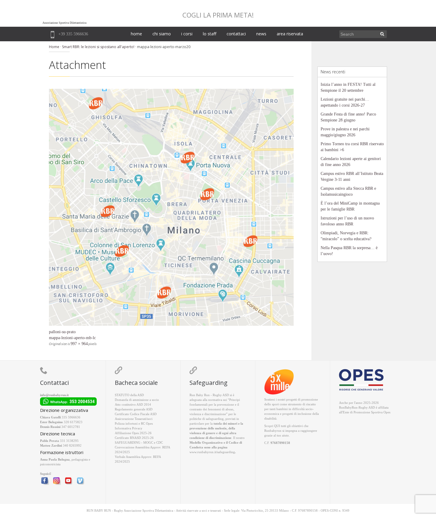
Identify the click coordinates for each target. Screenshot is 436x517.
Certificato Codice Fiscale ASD (136, 414)
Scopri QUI (272, 426)
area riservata (290, 34)
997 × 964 (79, 343)
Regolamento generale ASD (133, 409)
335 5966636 (71, 417)
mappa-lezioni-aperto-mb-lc (72, 338)
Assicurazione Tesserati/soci (133, 418)
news (261, 34)
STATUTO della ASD (129, 395)
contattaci (236, 34)
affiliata (383, 407)
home (136, 34)
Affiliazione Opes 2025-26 (133, 433)
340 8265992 (72, 445)
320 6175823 (73, 422)
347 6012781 (70, 427)
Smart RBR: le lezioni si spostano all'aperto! (98, 46)
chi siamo (161, 34)
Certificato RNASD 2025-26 (134, 437)
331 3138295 (69, 440)
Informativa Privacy (128, 428)
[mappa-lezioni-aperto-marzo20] (171, 207)
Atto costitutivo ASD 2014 (133, 404)
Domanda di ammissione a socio (137, 399)
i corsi (186, 34)
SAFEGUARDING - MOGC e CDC (139, 442)
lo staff (209, 34)
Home (54, 46)
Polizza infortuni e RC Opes (134, 423)
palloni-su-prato (62, 332)
